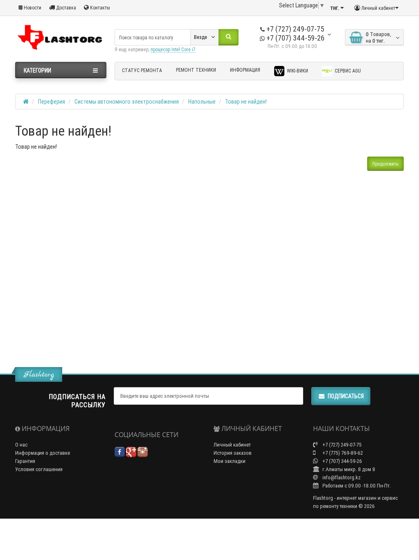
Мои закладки (230, 461)
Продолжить (385, 164)
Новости (32, 8)
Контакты (99, 8)
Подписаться (346, 396)
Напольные (202, 101)
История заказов (233, 452)
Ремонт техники (196, 70)
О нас (21, 444)
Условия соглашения (39, 469)
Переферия (51, 101)
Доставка (65, 8)
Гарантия (25, 461)
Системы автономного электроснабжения (126, 101)
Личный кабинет (232, 444)
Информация (245, 70)
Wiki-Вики (297, 71)
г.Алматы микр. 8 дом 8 (348, 469)
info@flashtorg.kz (340, 477)
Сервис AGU (347, 71)
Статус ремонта (142, 70)
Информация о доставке (42, 452)
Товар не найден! (246, 101)
